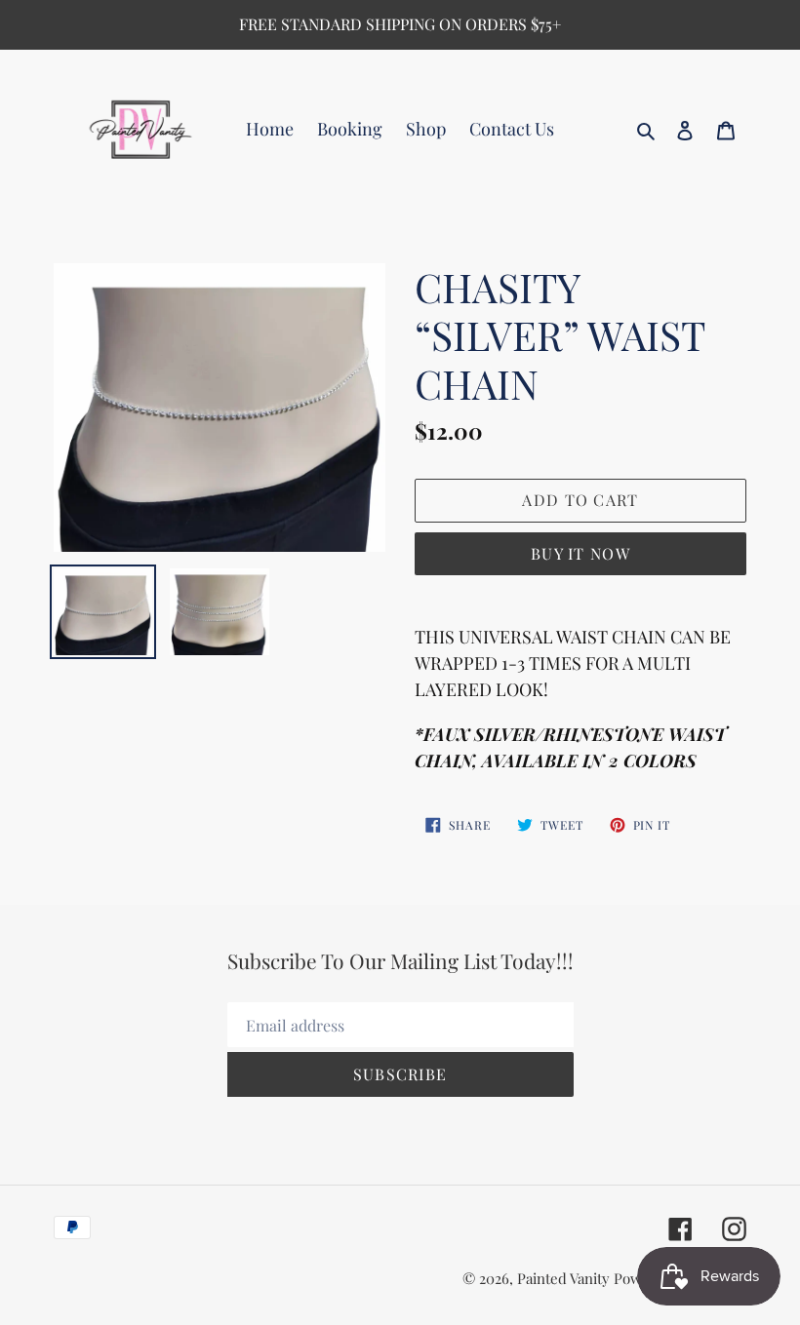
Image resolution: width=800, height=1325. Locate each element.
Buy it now (580, 553)
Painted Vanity (563, 1278)
